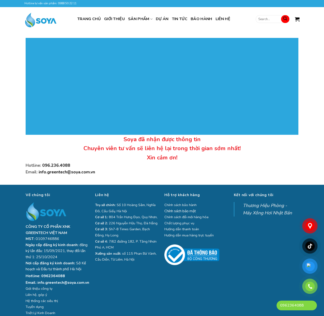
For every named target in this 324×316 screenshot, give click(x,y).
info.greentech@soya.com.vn (67, 172)
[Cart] (297, 19)
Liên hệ (223, 19)
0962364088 (53, 276)
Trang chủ (89, 19)
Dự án (162, 19)
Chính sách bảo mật (180, 211)
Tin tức (179, 19)
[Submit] (285, 19)
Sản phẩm (138, 19)
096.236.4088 (56, 165)
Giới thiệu (114, 19)
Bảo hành (201, 19)
